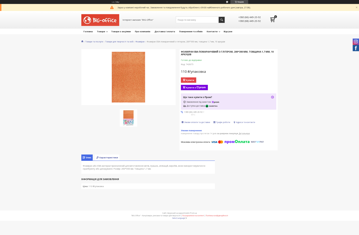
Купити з (191, 87)
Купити (190, 80)
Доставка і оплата (165, 31)
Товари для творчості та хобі (119, 41)
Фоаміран (140, 41)
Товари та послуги (94, 41)
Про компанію (142, 31)
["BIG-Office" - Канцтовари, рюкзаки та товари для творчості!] (100, 20)
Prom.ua (193, 213)
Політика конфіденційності (217, 215)
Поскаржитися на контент (193, 215)
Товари (101, 31)
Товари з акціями (121, 31)
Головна (88, 31)
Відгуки (228, 31)
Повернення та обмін (190, 31)
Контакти (212, 31)
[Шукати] (222, 20)
